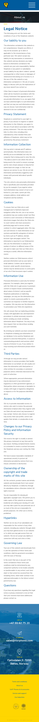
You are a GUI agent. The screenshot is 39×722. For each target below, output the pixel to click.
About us (19, 685)
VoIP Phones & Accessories (19, 689)
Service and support (19, 693)
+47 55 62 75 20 (19, 623)
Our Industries (19, 697)
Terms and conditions (19, 682)
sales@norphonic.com (19, 640)
